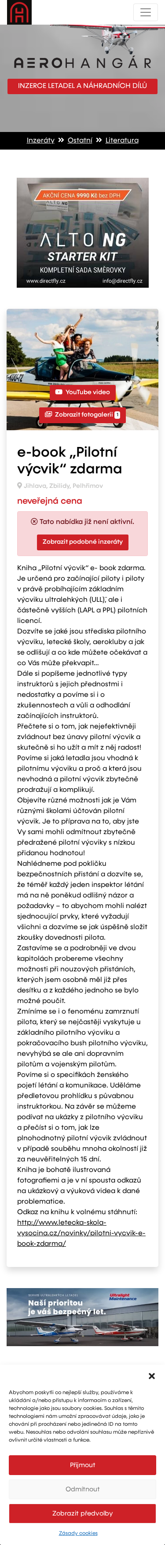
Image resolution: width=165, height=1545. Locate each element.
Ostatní (80, 140)
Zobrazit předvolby (82, 1513)
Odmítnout (83, 1489)
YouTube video (87, 392)
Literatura (122, 140)
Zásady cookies (78, 1533)
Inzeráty (41, 140)
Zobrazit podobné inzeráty (83, 542)
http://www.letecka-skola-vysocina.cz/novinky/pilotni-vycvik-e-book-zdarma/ (81, 1233)
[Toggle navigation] (145, 12)
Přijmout (82, 1465)
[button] (151, 1375)
